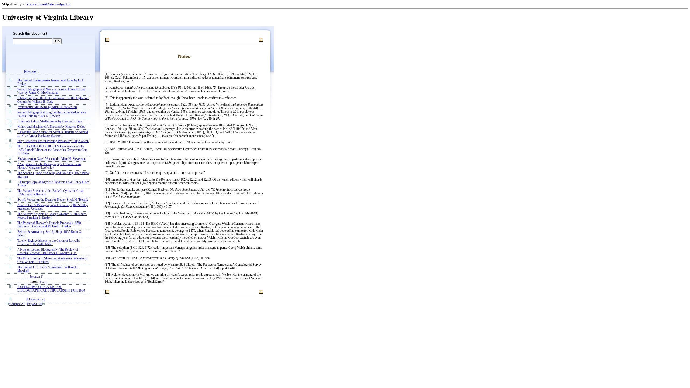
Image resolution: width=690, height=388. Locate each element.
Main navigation (58, 4)
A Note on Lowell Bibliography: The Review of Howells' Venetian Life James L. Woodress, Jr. (47, 251)
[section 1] (36, 276)
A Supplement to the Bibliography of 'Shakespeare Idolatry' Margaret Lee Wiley (49, 165)
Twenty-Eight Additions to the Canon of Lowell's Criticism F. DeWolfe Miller (48, 242)
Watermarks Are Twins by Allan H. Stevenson (47, 107)
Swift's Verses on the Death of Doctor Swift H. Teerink (52, 200)
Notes (43, 281)
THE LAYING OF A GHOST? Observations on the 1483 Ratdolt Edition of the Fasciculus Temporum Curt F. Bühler (52, 150)
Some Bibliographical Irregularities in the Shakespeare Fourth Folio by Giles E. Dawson (51, 114)
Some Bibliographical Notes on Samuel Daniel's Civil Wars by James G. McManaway (51, 91)
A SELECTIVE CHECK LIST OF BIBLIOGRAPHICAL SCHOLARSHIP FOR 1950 (51, 288)
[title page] (30, 71)
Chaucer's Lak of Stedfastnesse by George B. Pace (50, 121)
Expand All (34, 304)
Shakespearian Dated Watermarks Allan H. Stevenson (52, 159)
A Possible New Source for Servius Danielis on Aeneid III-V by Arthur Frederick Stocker (52, 133)
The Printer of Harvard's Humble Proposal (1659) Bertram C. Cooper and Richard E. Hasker (49, 224)
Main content (36, 4)
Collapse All (17, 304)
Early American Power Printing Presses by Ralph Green (53, 141)
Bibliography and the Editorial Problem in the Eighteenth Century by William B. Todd (53, 99)
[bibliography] (35, 299)
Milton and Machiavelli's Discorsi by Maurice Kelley (51, 127)
